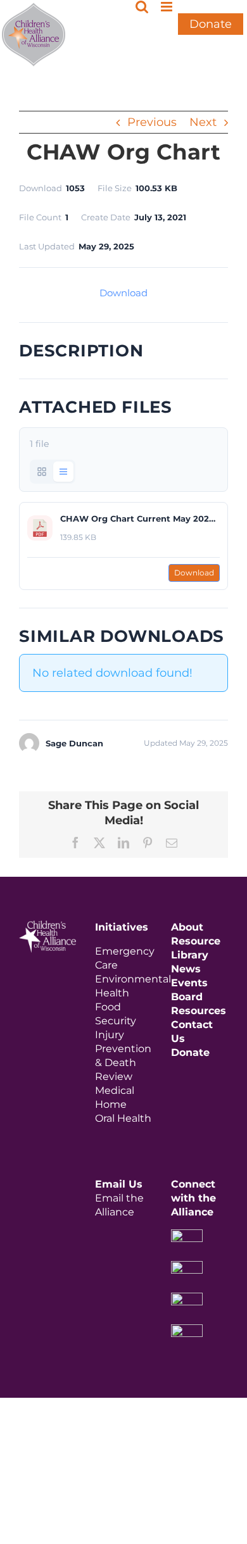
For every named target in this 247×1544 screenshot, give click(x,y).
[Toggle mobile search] (142, 6)
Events (189, 983)
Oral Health (123, 1118)
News (186, 969)
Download (123, 293)
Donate (210, 24)
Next (203, 122)
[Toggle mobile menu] (167, 6)
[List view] (63, 471)
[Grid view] (42, 471)
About (187, 927)
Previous (152, 122)
